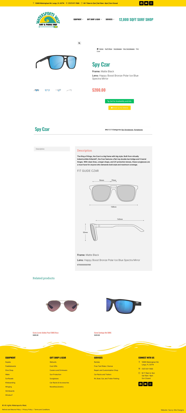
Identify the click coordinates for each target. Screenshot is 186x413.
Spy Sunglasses (128, 49)
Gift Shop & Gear (93, 19)
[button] (79, 43)
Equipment (77, 19)
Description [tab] (40, 149)
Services (109, 19)
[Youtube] (146, 3)
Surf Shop (108, 49)
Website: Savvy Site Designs (172, 410)
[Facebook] (141, 3)
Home (101, 49)
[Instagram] (151, 3)
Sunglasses (118, 49)
